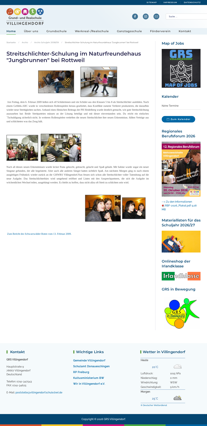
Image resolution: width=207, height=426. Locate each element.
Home (11, 31)
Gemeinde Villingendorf (89, 360)
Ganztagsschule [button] (129, 31)
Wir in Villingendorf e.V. (89, 383)
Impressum (170, 2)
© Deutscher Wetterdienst (154, 405)
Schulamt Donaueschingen (91, 366)
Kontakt (185, 31)
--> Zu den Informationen (177, 201)
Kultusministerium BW (88, 377)
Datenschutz (192, 2)
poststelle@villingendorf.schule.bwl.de (39, 392)
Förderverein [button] (160, 31)
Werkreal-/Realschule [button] (92, 31)
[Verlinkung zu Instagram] (146, 16)
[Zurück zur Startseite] (25, 16)
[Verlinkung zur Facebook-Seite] (135, 16)
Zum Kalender (181, 119)
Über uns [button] (31, 31)
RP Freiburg (81, 372)
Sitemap (152, 2)
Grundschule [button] (56, 31)
